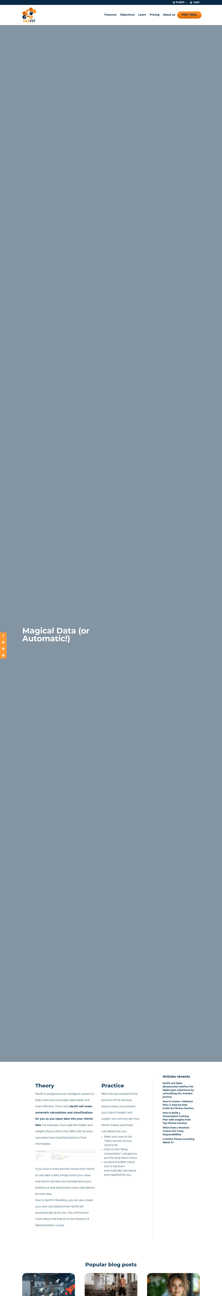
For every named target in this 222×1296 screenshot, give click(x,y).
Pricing (154, 15)
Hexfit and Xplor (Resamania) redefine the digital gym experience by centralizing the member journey (178, 1090)
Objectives (127, 15)
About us (169, 15)
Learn (142, 15)
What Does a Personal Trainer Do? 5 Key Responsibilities (176, 1131)
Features (110, 15)
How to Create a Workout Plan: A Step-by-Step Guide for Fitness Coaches (178, 1105)
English (180, 2)
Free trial (189, 15)
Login (196, 2)
